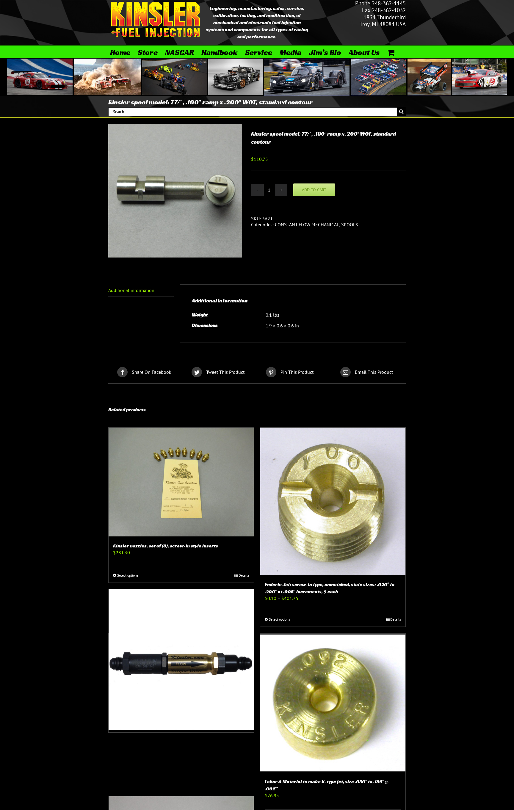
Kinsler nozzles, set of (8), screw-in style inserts (165, 546)
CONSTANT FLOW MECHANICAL (307, 224)
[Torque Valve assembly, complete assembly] (181, 659)
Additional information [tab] (131, 290)
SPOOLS (349, 224)
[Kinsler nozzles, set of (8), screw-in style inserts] (181, 482)
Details (244, 575)
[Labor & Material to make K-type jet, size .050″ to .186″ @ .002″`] (332, 702)
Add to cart (314, 189)
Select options (127, 575)
